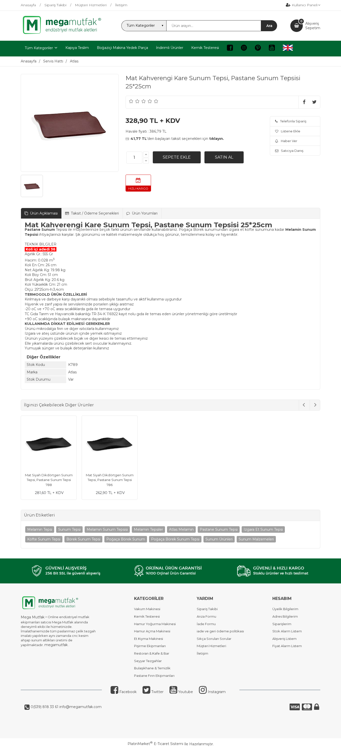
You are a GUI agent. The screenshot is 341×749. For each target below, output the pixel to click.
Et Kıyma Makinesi (148, 639)
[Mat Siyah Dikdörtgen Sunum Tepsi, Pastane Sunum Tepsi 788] (49, 444)
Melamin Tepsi (39, 529)
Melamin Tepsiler (148, 529)
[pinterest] (258, 48)
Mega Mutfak (32, 617)
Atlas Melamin (181, 529)
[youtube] (272, 48)
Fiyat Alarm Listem (287, 646)
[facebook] (230, 48)
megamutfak (56, 645)
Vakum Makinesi (147, 609)
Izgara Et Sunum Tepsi (263, 529)
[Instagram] (244, 48)
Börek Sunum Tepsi (83, 539)
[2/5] (134, 101)
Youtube (185, 692)
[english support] (288, 48)
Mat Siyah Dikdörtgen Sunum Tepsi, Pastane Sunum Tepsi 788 (49, 480)
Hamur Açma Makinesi (152, 631)
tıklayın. (216, 138)
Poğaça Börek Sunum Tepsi (175, 539)
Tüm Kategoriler (39, 48)
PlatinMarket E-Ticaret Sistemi (155, 744)
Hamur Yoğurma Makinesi (155, 624)
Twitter (157, 692)
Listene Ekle (290, 131)
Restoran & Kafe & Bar (151, 653)
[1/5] (131, 101)
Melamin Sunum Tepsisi (107, 529)
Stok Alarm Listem (287, 631)
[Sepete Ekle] (177, 157)
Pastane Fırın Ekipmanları (154, 676)
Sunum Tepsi (69, 529)
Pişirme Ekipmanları (150, 646)
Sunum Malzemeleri (256, 539)
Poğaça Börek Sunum (125, 539)
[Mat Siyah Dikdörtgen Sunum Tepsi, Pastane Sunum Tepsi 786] (110, 444)
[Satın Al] (224, 157)
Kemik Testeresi (147, 616)
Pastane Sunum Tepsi (219, 529)
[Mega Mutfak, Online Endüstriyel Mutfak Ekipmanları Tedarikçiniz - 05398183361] (64, 33)
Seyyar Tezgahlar (148, 661)
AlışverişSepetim (312, 25)
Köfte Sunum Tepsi (43, 539)
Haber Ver (289, 141)
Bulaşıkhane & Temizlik (152, 668)
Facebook (127, 692)
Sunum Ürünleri (219, 539)
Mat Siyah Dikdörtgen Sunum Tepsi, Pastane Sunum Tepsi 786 (110, 480)
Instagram (216, 692)
